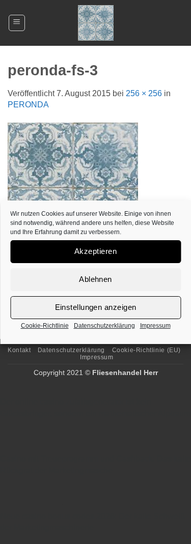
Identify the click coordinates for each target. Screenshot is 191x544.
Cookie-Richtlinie (45, 325)
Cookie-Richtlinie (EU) (146, 350)
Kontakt (19, 350)
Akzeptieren (95, 251)
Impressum (155, 325)
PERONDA (28, 104)
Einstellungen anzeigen (96, 307)
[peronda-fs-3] (73, 187)
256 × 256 (144, 93)
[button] (17, 23)
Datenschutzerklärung (104, 325)
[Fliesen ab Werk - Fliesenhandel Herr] (96, 23)
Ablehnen (95, 279)
